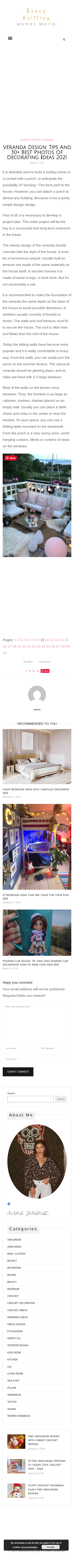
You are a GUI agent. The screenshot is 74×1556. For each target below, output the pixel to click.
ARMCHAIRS (14, 1246)
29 (68, 646)
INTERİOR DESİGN (30, 140)
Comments (44, 662)
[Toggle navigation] (10, 38)
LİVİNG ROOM (15, 1373)
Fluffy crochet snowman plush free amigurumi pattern (46, 1489)
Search (11, 1093)
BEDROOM (13, 1289)
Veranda (48, 140)
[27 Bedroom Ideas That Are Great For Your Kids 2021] (37, 847)
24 (43, 646)
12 (52, 640)
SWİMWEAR (14, 1395)
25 (48, 646)
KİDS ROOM (14, 1352)
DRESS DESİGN (16, 1324)
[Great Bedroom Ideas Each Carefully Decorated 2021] (37, 756)
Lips (9, 1366)
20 (24, 646)
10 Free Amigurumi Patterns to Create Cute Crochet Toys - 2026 (47, 1465)
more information (29, 1547)
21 (29, 646)
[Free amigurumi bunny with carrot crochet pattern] (16, 1441)
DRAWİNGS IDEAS (17, 1317)
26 (53, 646)
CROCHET (13, 1296)
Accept (50, 1547)
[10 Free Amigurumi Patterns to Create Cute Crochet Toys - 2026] (16, 1466)
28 (63, 646)
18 (14, 646)
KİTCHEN (12, 1359)
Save (46, 671)
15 (66, 640)
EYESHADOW (15, 1331)
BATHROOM (14, 1267)
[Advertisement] (37, 91)
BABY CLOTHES (16, 1253)
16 (5, 646)
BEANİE (11, 1275)
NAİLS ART (13, 1380)
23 (39, 646)
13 (57, 640)
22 (34, 646)
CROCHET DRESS (17, 1310)
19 (19, 646)
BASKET (12, 1260)
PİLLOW (11, 1388)
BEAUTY (12, 1282)
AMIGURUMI (14, 1239)
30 (5, 653)
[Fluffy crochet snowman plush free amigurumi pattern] (16, 1490)
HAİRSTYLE (13, 1338)
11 (47, 640)
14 (62, 640)
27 (58, 646)
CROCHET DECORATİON (21, 1303)
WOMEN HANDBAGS (18, 1416)
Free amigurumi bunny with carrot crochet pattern (43, 1440)
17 (9, 646)
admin (28, 662)
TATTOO (12, 1402)
